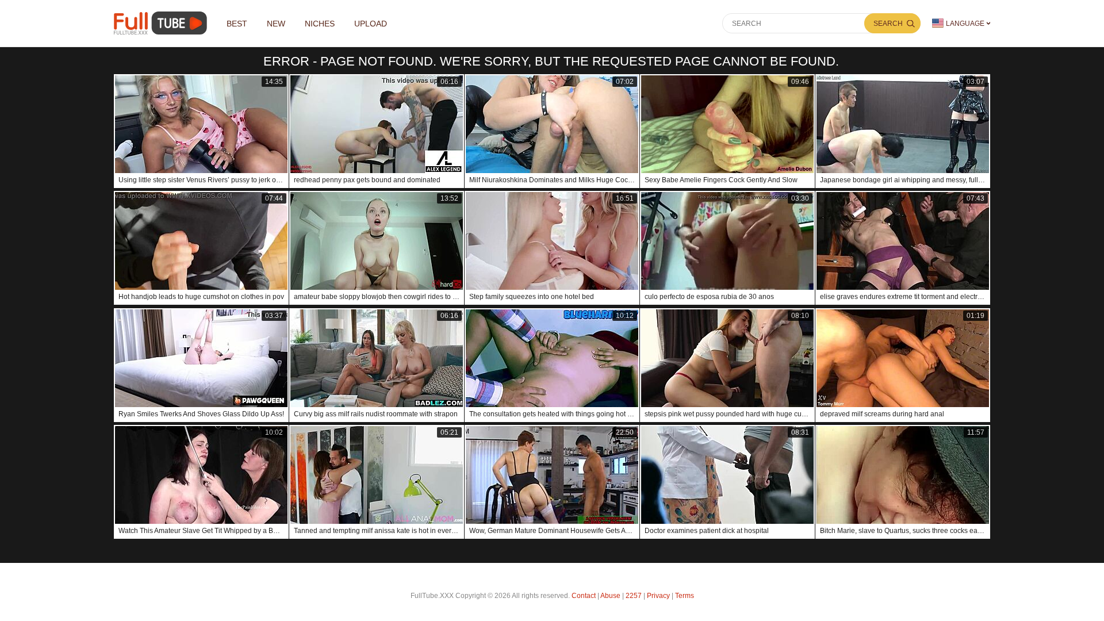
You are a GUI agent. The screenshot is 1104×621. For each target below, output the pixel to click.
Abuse (610, 596)
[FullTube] (162, 23)
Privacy (658, 596)
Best (237, 24)
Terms (684, 596)
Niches (320, 24)
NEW (276, 24)
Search (888, 24)
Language (965, 24)
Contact (584, 596)
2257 (634, 596)
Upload (370, 24)
